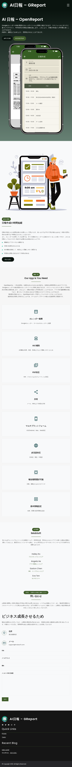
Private (4, 734)
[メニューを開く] (68, 5)
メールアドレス (6, 658)
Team (4, 737)
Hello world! (5, 750)
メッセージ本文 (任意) (7, 673)
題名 (3, 665)
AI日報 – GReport (28, 5)
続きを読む (13, 753)
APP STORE (7, 38)
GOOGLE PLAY (19, 38)
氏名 (3, 650)
